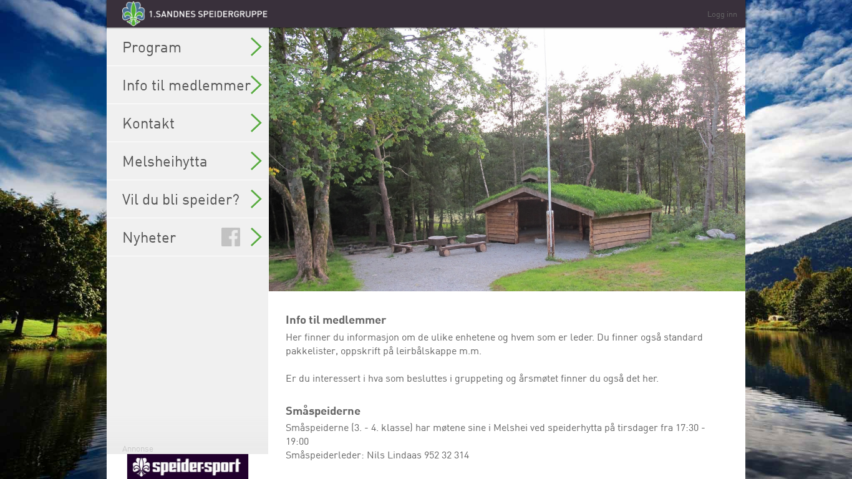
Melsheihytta (165, 161)
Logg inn (722, 14)
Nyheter (149, 237)
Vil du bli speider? (181, 199)
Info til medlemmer (186, 84)
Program (152, 46)
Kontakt (148, 123)
